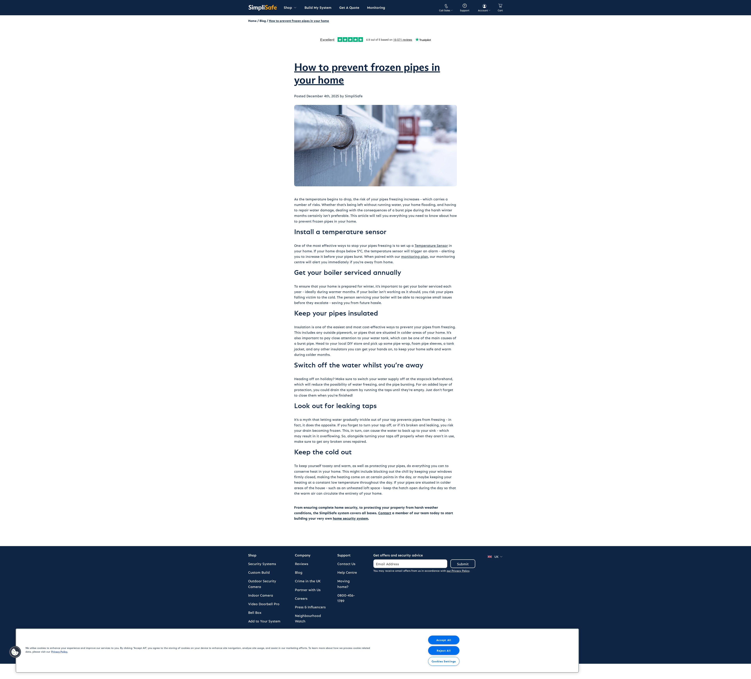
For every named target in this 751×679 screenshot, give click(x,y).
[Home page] (263, 7)
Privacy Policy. (59, 651)
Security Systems (262, 564)
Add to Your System (264, 621)
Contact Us (346, 564)
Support (343, 555)
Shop (252, 555)
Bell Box (254, 612)
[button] (15, 652)
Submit (463, 564)
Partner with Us (308, 590)
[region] (297, 651)
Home (252, 21)
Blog (263, 21)
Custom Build (259, 572)
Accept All (443, 640)
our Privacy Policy (458, 570)
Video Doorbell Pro (263, 604)
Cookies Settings (444, 661)
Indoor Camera (260, 595)
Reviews (301, 564)
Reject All (444, 650)
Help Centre (347, 572)
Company (303, 555)
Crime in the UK (308, 581)
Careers (301, 598)
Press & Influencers (310, 607)
